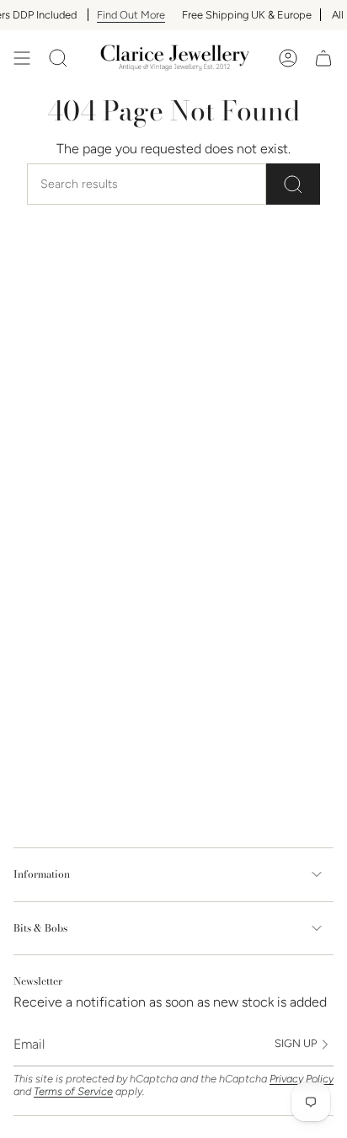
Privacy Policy (302, 1078)
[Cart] (323, 58)
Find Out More (122, 14)
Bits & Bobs (40, 928)
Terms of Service (73, 1091)
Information (41, 874)
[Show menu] (22, 58)
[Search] (293, 184)
